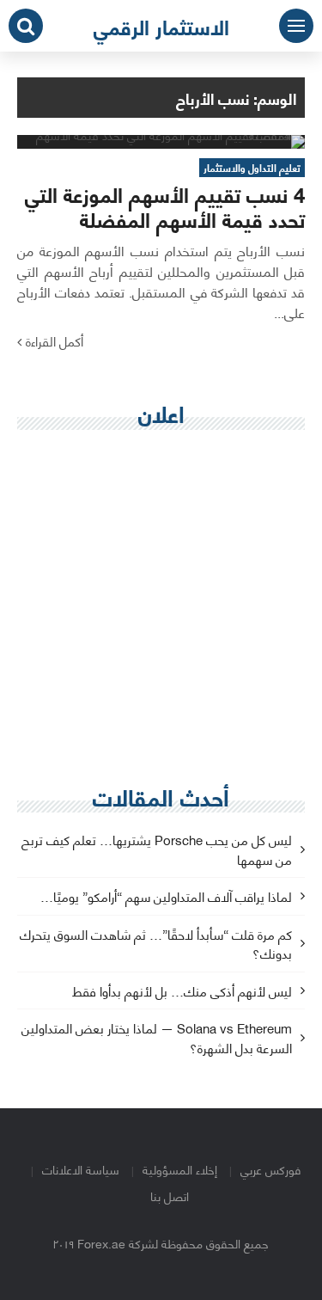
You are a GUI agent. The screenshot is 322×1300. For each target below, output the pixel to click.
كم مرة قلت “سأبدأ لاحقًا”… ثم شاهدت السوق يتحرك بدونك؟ (156, 945)
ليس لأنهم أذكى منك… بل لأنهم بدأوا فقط (182, 992)
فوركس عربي (270, 1169)
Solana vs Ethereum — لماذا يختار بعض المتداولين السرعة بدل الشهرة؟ (156, 1038)
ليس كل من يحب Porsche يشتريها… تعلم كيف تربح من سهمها (156, 850)
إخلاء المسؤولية (180, 1169)
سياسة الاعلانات (80, 1169)
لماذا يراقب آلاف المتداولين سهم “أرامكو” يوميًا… (166, 897)
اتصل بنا (169, 1195)
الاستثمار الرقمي (161, 26)
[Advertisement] (161, 608)
